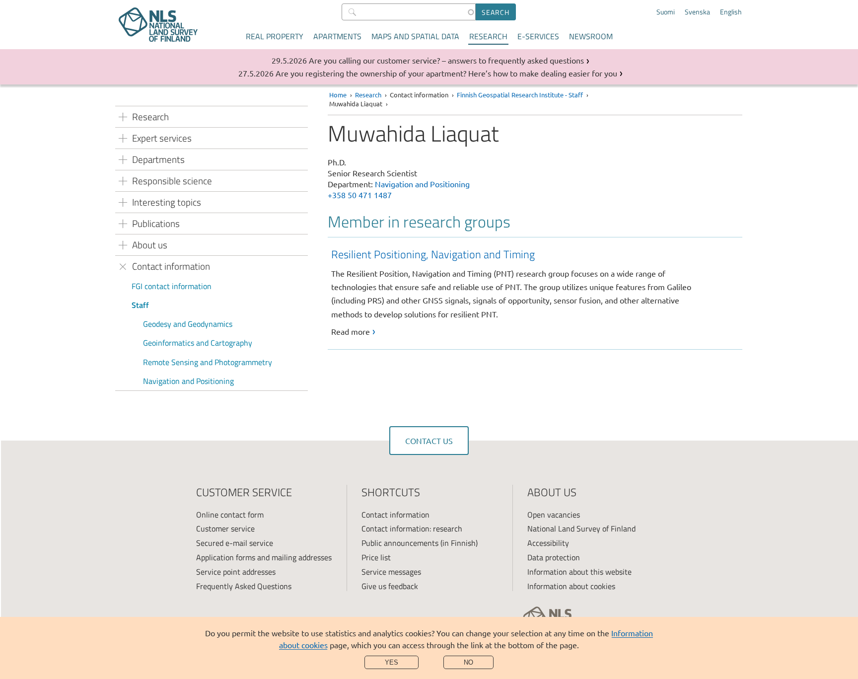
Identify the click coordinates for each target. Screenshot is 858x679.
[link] (536, 291)
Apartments (337, 36)
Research (488, 36)
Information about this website (579, 572)
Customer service (225, 528)
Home (338, 94)
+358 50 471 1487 (360, 195)
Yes (391, 662)
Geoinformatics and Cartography (197, 343)
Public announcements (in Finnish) (419, 543)
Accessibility (548, 543)
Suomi (665, 11)
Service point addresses (236, 572)
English (731, 11)
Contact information (395, 515)
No (468, 662)
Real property (274, 36)
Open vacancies (553, 515)
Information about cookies (571, 586)
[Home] (158, 24)
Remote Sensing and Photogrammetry (207, 362)
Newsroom (591, 36)
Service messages (391, 572)
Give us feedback (389, 586)
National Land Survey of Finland (581, 528)
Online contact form (230, 515)
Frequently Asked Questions (243, 586)
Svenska (697, 11)
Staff (140, 305)
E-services (538, 36)
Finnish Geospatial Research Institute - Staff (520, 94)
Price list (376, 557)
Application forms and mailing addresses (264, 557)
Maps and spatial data (415, 36)
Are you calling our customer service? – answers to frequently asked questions (446, 60)
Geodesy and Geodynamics (187, 324)
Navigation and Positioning (188, 381)
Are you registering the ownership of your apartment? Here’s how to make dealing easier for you (446, 73)
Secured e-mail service (234, 543)
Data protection (553, 557)
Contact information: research (411, 528)
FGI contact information (172, 286)
